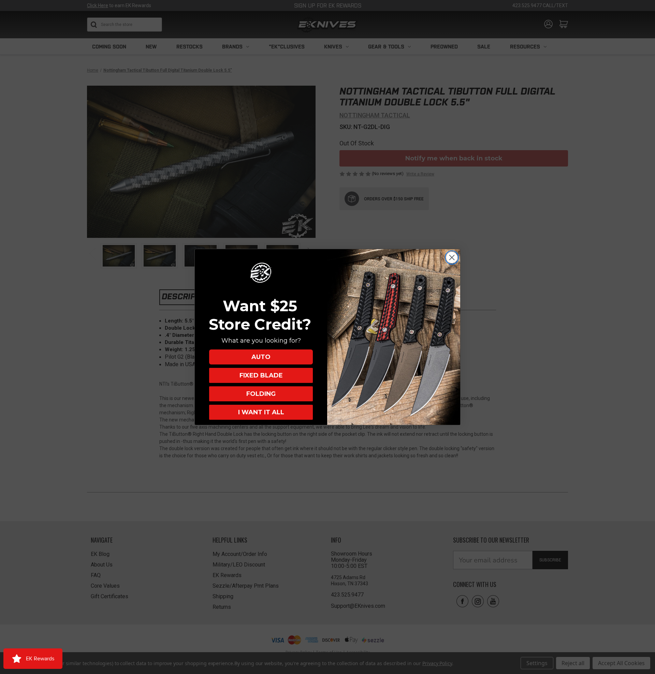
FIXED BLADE (261, 375)
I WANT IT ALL (261, 412)
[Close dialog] (452, 257)
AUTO (261, 357)
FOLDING (261, 394)
